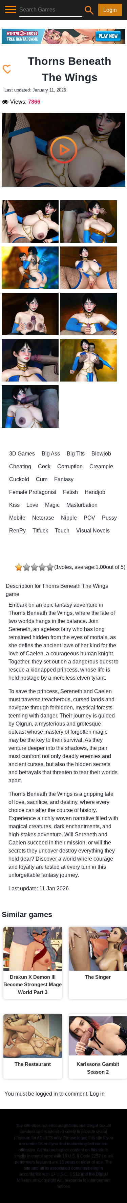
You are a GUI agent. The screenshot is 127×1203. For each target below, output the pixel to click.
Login (110, 10)
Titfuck (40, 530)
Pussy (109, 518)
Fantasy (63, 479)
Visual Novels (93, 530)
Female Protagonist (32, 492)
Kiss (14, 505)
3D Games (22, 453)
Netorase (43, 518)
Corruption (70, 466)
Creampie (101, 466)
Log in (97, 1094)
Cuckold (19, 479)
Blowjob (101, 453)
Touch (62, 530)
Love (32, 505)
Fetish (70, 492)
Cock (44, 466)
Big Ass (51, 453)
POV (89, 518)
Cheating (20, 466)
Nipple (69, 518)
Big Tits (76, 453)
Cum (41, 479)
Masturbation (82, 505)
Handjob (95, 492)
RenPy (17, 530)
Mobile (17, 518)
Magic (52, 505)
